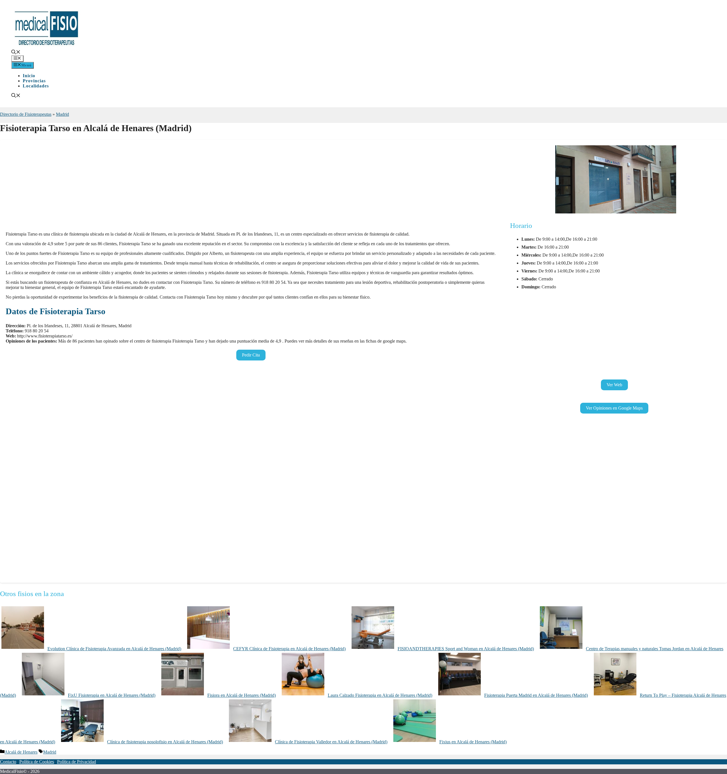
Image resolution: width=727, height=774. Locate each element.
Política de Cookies (36, 761)
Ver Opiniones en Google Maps (614, 408)
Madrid (62, 114)
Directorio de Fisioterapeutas (25, 114)
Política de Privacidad (76, 761)
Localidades (36, 85)
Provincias (34, 80)
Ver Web (614, 384)
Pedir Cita (251, 355)
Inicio (29, 75)
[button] (15, 52)
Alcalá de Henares (21, 752)
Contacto (8, 761)
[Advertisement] (176, 187)
